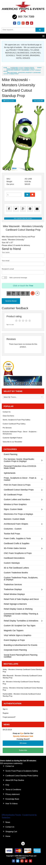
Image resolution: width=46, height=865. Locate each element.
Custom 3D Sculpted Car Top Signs (19, 625)
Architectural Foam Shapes (16, 524)
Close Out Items (8, 416)
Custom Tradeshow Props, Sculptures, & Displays (21, 578)
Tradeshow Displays (13, 589)
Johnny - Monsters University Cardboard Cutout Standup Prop (23, 689)
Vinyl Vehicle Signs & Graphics (17, 635)
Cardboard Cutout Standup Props (22, 67)
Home (5, 67)
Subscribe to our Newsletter (12, 442)
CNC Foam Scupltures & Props (18, 553)
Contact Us (6, 412)
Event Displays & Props (14, 640)
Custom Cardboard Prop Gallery (14, 424)
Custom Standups (12, 563)
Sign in (5, 709)
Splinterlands (9, 473)
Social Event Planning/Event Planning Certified (20, 656)
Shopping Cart (11, 832)
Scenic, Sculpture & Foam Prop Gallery (16, 420)
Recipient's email (8, 269)
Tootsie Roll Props (12, 533)
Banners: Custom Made (14, 519)
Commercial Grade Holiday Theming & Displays (21, 615)
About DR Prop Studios (14, 780)
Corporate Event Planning (15, 650)
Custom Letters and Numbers (17, 499)
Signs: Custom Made (13, 509)
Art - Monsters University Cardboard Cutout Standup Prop (21, 683)
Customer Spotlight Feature (12, 438)
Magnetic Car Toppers (13, 630)
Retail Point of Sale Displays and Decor (21, 599)
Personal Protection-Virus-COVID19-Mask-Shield (20, 467)
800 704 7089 (25, 16)
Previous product (9, 100)
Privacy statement (12, 794)
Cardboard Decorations (14, 558)
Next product (37, 100)
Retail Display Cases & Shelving (18, 609)
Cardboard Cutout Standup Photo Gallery (21, 776)
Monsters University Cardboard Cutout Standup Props (22, 70)
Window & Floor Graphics (15, 504)
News (7, 822)
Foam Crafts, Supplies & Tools (17, 538)
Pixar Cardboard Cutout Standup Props (20, 69)
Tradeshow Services (13, 584)
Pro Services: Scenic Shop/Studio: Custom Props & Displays (19, 460)
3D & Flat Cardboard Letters (16, 568)
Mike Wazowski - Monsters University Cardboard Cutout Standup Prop (22, 677)
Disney (39, 67)
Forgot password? (9, 717)
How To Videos (11, 804)
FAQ (7, 785)
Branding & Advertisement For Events (20, 645)
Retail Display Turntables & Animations (21, 620)
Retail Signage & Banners (15, 604)
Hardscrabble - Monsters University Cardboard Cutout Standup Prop (22, 695)
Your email (5, 260)
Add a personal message (18, 277)
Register (6, 713)
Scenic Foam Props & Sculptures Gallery (21, 771)
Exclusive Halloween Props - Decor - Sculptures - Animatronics (20, 433)
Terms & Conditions (13, 790)
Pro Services (7, 428)
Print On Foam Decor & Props (17, 485)
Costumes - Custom (13, 529)
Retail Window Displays (14, 594)
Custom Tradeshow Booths (16, 572)
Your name (5, 252)
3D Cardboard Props (13, 494)
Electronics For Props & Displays (18, 514)
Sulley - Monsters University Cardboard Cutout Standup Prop (22, 670)
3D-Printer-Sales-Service (15, 548)
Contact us (9, 766)
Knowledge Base (12, 799)
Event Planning (10, 454)
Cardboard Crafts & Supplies (16, 543)
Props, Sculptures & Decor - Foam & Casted (20, 479)
